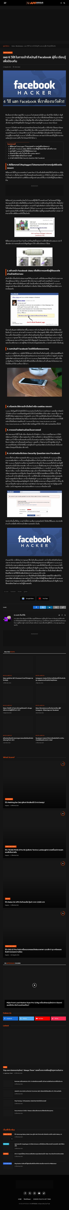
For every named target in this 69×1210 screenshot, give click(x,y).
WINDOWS (6, 1144)
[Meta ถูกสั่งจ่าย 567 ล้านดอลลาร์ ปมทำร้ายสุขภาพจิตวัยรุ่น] (18, 664)
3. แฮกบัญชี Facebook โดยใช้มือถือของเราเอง (22, 151)
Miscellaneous (19, 46)
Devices (8, 898)
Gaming (6, 1153)
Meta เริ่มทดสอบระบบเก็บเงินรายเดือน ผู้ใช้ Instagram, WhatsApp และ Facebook (48, 709)
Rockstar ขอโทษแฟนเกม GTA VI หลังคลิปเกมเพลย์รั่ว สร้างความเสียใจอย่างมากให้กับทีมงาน (39, 1081)
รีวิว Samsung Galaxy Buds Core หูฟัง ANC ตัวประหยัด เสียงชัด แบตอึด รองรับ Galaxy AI (38, 1134)
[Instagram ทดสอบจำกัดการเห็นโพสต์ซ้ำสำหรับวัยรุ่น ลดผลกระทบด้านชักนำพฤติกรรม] (51, 664)
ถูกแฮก (25, 591)
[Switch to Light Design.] (61, 3)
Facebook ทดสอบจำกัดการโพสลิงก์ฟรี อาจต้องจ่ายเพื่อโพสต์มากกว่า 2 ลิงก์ (50, 739)
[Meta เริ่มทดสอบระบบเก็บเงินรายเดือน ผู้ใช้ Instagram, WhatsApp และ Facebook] (51, 694)
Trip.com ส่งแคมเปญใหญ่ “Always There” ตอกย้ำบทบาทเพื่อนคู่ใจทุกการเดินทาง (33, 1070)
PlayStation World (9, 1163)
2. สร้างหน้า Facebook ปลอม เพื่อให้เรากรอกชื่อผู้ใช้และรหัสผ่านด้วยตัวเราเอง (32, 149)
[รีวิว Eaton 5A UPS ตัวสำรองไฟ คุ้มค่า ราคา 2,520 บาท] (34, 884)
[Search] (64, 3)
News (5, 1067)
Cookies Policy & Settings (42, 1199)
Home (13, 46)
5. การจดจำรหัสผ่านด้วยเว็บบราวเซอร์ (20, 156)
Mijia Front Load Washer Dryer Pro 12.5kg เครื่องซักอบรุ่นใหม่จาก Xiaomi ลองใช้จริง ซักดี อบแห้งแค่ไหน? (34, 1003)
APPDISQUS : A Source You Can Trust (41, 1203)
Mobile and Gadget (11, 846)
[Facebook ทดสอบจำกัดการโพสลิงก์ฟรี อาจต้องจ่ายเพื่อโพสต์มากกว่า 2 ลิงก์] (51, 724)
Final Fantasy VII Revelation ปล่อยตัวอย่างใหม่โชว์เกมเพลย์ (30, 1101)
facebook (13, 591)
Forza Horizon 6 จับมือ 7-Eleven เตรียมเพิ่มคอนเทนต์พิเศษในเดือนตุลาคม (34, 1111)
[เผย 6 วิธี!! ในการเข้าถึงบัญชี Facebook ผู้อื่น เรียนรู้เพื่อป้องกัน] (34, 88)
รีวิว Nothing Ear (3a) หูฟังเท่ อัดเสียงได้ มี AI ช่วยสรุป (24, 802)
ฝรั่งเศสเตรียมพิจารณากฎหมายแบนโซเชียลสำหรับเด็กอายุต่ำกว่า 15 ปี (18, 739)
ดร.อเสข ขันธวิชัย (19, 615)
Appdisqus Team (8, 1073)
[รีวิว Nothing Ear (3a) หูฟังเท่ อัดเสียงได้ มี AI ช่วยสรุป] (34, 784)
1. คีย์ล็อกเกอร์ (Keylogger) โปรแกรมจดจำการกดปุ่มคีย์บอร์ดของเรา (29, 146)
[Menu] (5, 3)
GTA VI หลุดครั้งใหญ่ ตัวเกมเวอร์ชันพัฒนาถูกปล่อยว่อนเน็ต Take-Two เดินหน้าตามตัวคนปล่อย (39, 1154)
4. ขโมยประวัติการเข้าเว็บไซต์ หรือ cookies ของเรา (24, 153)
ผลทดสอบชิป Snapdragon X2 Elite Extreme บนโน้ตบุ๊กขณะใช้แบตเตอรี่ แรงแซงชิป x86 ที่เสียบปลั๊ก (40, 1145)
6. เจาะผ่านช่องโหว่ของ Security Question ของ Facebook (26, 158)
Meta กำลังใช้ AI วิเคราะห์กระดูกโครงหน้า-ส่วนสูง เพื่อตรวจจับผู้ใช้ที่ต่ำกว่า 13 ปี (17, 709)
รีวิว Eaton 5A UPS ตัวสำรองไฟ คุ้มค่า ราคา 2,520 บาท (25, 902)
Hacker (20, 591)
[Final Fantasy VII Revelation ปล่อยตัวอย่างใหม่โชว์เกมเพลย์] (8, 1103)
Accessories (9, 799)
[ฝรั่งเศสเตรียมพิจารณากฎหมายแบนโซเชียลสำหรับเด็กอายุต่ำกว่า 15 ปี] (18, 724)
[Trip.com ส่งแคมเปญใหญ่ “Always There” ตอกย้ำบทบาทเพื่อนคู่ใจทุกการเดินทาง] (34, 1047)
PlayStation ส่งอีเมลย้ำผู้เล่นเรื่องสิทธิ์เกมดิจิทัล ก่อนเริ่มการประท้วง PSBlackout (35, 1164)
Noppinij (7, 805)
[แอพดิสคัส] (34, 3)
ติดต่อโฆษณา (27, 1199)
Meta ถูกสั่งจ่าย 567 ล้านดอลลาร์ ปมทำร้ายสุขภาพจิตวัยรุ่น (18, 679)
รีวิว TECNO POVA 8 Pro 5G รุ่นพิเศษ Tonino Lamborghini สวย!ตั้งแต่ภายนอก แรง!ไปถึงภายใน (34, 851)
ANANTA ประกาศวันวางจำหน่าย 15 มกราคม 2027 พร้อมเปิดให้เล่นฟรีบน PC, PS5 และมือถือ (38, 1091)
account (6, 591)
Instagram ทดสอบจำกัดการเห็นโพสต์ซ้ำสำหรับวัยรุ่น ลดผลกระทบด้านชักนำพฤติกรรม (50, 679)
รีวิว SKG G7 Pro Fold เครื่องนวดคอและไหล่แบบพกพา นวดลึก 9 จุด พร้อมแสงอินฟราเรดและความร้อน (33, 950)
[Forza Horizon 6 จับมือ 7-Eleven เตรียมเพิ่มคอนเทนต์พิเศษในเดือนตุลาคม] (8, 1113)
